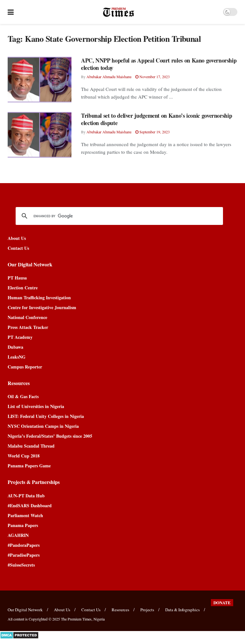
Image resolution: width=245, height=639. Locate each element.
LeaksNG (17, 356)
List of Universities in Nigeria (36, 406)
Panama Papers (23, 525)
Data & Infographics (182, 610)
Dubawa (15, 347)
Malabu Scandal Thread (31, 445)
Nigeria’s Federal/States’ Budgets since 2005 (50, 436)
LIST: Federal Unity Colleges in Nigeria (46, 416)
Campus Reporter (25, 366)
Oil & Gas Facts (23, 396)
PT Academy (20, 337)
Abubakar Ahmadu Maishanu (108, 76)
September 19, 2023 (154, 131)
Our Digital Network (25, 610)
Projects (147, 610)
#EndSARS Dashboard (30, 505)
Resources (120, 610)
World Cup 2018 (24, 455)
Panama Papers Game (29, 465)
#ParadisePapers (24, 555)
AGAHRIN (18, 535)
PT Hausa (17, 277)
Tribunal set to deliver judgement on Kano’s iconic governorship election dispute (156, 119)
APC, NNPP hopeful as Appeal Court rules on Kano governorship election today (158, 64)
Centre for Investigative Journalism (42, 307)
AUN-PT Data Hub (26, 495)
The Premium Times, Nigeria (83, 618)
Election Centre (23, 287)
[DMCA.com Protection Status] (19, 634)
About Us (17, 238)
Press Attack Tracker (28, 327)
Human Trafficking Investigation (39, 297)
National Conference (27, 317)
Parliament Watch (25, 515)
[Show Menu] (11, 12)
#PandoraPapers (24, 545)
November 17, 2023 (154, 76)
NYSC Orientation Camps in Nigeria (43, 426)
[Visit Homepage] (118, 12)
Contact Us (18, 248)
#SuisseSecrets (21, 564)
